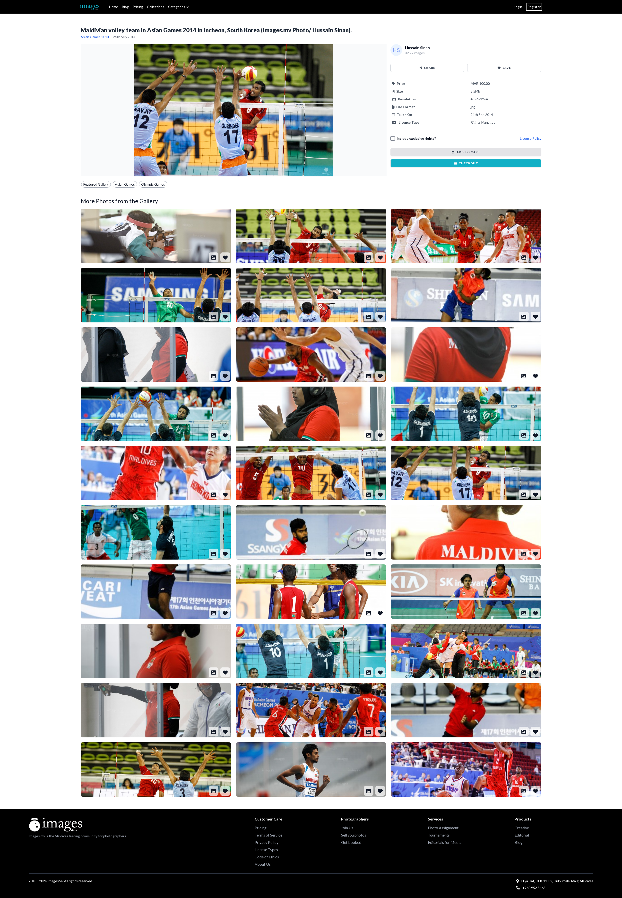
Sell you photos (353, 835)
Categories (177, 7)
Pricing (138, 7)
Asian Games (125, 184)
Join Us (347, 827)
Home (113, 7)
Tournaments (439, 835)
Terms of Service (268, 835)
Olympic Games (153, 184)
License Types (266, 849)
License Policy (530, 138)
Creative (522, 827)
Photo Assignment (443, 827)
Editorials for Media (444, 842)
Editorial (522, 835)
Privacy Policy (266, 842)
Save (506, 67)
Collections (155, 7)
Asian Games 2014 (95, 37)
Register (534, 7)
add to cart (468, 152)
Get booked (351, 842)
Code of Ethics (267, 857)
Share (429, 67)
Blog (125, 7)
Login (518, 7)
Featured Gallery (96, 184)
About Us (263, 864)
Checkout (468, 163)
